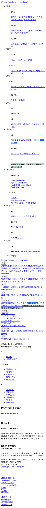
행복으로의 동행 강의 (35, 164)
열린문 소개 (16, 17)
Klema (3, 488)
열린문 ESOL (6, 505)
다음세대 (31, 44)
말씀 (3, 284)
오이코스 (15, 44)
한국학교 (32, 203)
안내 (3, 263)
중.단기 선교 (33, 154)
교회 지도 (24, 33)
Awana (22, 187)
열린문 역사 (27, 17)
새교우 (14, 60)
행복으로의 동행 (18, 164)
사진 (13, 238)
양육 (7, 273)
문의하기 (40, 455)
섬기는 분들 (33, 30)
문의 (13, 251)
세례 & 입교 (28, 124)
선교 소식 (24, 154)
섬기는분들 (11, 377)
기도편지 (35, 140)
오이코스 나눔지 (18, 100)
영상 (17, 238)
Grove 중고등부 (7, 483)
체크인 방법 (16, 71)
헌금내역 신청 (34, 251)
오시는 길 (23, 30)
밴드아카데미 (7, 502)
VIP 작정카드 (16, 167)
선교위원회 (16, 140)
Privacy (4, 467)
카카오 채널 (18, 73)
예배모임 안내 (17, 216)
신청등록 (27, 216)
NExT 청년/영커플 (9, 485)
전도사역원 (6, 499)
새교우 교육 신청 (24, 60)
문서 (22, 238)
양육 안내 (15, 113)
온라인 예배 (11, 256)
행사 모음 (19, 227)
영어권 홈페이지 (8, 478)
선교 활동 (15, 154)
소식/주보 (5, 328)
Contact (11, 467)
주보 (13, 227)
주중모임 (23, 44)
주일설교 (15, 87)
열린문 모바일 (17, 20)
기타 (34, 216)
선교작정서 (33, 303)
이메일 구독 (27, 71)
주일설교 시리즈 (26, 87)
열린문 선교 (6, 497)
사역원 (39, 44)
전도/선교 (5, 300)
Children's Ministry (8, 480)
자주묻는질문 (12, 359)
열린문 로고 (37, 17)
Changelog (20, 467)
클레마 (25, 203)
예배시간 (15, 30)
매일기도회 (38, 87)
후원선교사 (26, 140)
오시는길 (10, 374)
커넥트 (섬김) (16, 124)
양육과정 (10, 392)
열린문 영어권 (30, 20)
